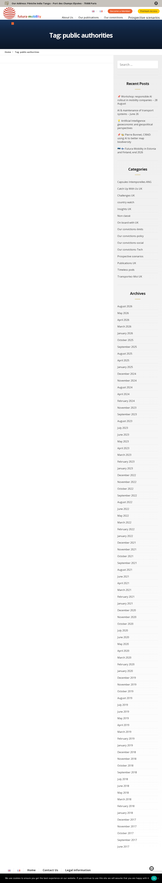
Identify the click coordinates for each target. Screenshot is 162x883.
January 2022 (125, 536)
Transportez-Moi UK (129, 276)
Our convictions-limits (130, 229)
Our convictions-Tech (130, 249)
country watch (125, 202)
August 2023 (124, 421)
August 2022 (124, 502)
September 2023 (127, 414)
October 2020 (125, 624)
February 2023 (125, 461)
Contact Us (50, 870)
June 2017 (123, 846)
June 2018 (123, 786)
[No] (158, 878)
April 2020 (123, 651)
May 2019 (123, 718)
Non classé (123, 216)
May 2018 (123, 792)
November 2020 (126, 617)
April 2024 (123, 394)
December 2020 (126, 610)
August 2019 (124, 698)
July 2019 (122, 705)
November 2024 (126, 380)
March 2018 (124, 799)
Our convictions (113, 17)
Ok (154, 878)
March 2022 (124, 522)
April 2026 (123, 320)
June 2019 (123, 711)
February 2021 (125, 596)
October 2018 (125, 765)
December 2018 (126, 752)
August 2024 (124, 387)
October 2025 (125, 340)
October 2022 (125, 488)
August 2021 (124, 569)
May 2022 (123, 515)
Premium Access (148, 11)
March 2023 (124, 455)
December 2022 (126, 475)
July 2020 (122, 630)
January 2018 (125, 813)
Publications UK (126, 263)
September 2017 (127, 840)
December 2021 (126, 542)
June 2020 (123, 637)
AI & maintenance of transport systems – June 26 (135, 112)
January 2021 (125, 603)
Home (8, 52)
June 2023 (123, 434)
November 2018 (126, 759)
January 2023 (125, 468)
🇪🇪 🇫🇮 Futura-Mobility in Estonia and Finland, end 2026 (136, 150)
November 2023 (126, 407)
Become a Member (120, 11)
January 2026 (125, 333)
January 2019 (125, 745)
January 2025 (125, 367)
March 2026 (124, 326)
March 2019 (124, 732)
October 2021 (125, 556)
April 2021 (123, 583)
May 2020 (123, 644)
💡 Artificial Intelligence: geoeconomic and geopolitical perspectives (135, 124)
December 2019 (126, 677)
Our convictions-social (130, 243)
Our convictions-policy (130, 236)
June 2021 (123, 576)
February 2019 (125, 738)
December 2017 (126, 819)
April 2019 (123, 725)
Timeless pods (125, 269)
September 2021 (127, 563)
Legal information (78, 870)
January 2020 (125, 671)
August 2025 (124, 353)
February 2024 (125, 401)
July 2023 (122, 428)
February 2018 (125, 806)
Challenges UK (126, 195)
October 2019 (125, 691)
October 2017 (125, 833)
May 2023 (123, 441)
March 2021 (124, 590)
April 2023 (123, 448)
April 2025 (123, 360)
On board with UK (127, 222)
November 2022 (126, 482)
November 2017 (126, 826)
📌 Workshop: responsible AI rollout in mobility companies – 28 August (137, 100)
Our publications (88, 17)
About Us (67, 17)
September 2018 (127, 772)
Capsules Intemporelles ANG (134, 182)
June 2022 (123, 509)
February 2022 (125, 529)
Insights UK (124, 209)
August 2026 (124, 306)
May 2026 (123, 313)
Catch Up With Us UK (129, 188)
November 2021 (126, 549)
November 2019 (126, 684)
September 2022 (127, 495)
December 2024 (126, 374)
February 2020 (125, 664)
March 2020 (124, 657)
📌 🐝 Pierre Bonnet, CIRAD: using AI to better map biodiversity (134, 138)
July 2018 (122, 779)
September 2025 (127, 347)
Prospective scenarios (144, 17)
